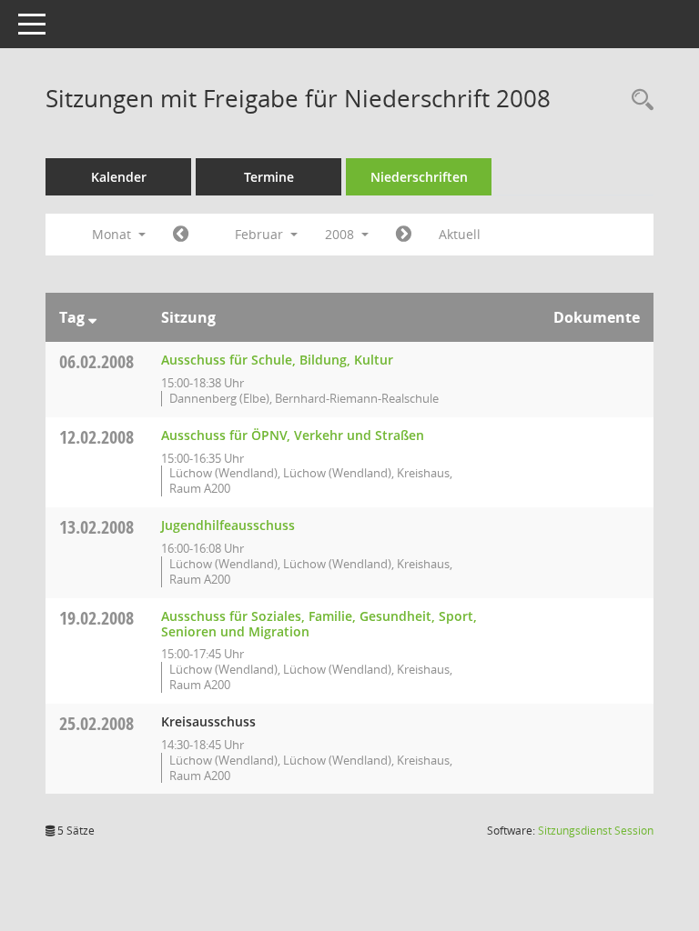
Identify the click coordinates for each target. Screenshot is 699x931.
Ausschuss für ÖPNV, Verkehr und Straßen (292, 435)
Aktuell (460, 234)
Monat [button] (113, 234)
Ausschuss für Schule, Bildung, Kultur (277, 359)
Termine (269, 176)
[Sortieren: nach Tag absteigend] (92, 317)
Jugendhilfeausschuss (228, 525)
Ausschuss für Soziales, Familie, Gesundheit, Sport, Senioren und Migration (319, 623)
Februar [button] (261, 234)
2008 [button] (341, 234)
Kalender (119, 176)
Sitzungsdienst (595, 830)
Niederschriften (419, 176)
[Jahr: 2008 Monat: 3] (403, 234)
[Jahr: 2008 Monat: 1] (180, 234)
